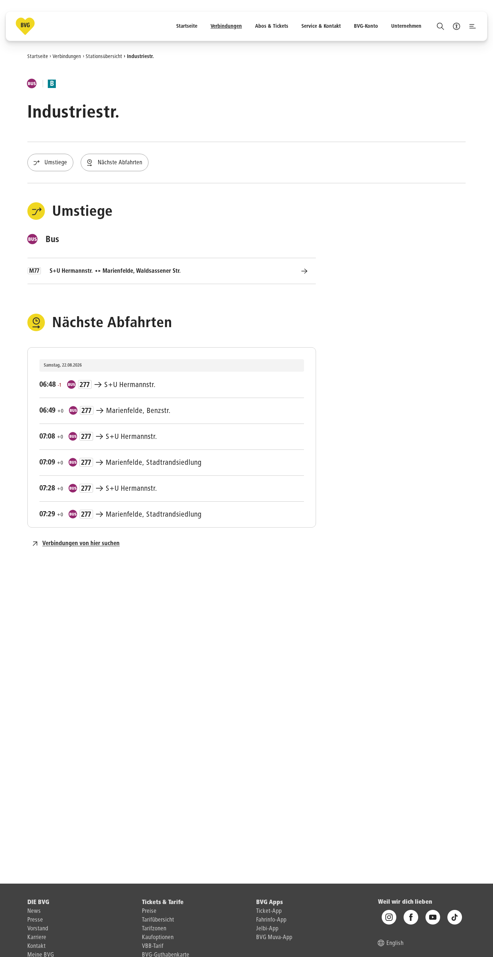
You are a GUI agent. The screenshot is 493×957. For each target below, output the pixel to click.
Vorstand (37, 929)
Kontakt (36, 946)
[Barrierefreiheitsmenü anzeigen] (456, 26)
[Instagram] (389, 917)
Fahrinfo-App (271, 920)
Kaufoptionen (158, 938)
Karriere (36, 938)
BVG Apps (269, 903)
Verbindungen (67, 56)
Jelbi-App (267, 929)
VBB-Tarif (152, 946)
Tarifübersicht (158, 920)
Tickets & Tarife (163, 903)
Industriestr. (140, 56)
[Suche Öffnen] (440, 26)
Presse (35, 920)
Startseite (37, 56)
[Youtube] (432, 917)
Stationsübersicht (104, 56)
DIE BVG (38, 903)
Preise (149, 911)
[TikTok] (454, 917)
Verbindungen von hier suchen (81, 544)
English (395, 943)
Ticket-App (269, 911)
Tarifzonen (154, 929)
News (34, 911)
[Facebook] (411, 917)
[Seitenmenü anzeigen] (472, 26)
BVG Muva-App (274, 938)
